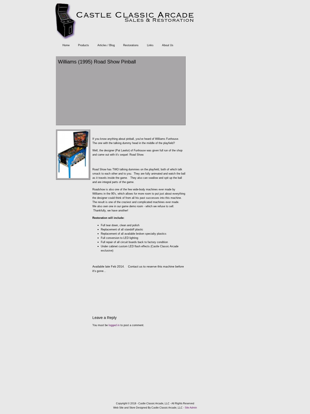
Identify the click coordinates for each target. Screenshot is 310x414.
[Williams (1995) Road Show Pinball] (73, 178)
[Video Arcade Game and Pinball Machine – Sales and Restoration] (154, 20)
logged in (114, 325)
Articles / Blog (106, 45)
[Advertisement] (120, 94)
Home (66, 45)
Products (83, 45)
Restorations (131, 45)
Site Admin (191, 407)
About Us (167, 45)
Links (150, 45)
